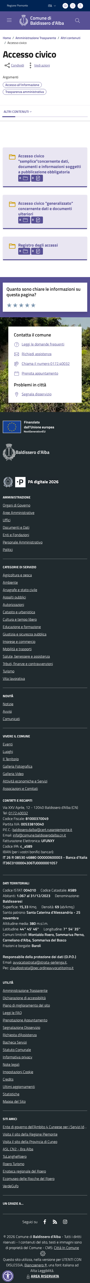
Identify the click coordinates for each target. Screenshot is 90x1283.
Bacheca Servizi (15, 1042)
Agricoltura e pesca (17, 575)
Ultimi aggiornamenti (19, 1086)
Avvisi (7, 711)
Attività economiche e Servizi (25, 781)
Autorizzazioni (13, 604)
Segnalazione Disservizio (21, 1027)
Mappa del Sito (14, 1101)
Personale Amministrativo (22, 542)
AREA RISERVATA (45, 1276)
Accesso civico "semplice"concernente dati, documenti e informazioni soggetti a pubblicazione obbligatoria (49, 164)
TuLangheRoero (15, 1156)
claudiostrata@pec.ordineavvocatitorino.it (42, 968)
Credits (8, 1079)
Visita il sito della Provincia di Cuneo (30, 1141)
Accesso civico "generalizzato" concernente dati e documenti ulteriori (45, 208)
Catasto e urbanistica (19, 612)
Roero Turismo (13, 1164)
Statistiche (11, 1094)
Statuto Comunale (17, 1049)
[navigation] (9, 20)
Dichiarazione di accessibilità (24, 998)
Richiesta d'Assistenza (20, 1035)
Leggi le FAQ (12, 1012)
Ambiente (10, 582)
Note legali (11, 1064)
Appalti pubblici (14, 597)
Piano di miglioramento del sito (26, 1005)
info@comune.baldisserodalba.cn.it (39, 835)
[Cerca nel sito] (77, 20)
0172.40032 (18, 813)
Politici (8, 549)
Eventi (8, 744)
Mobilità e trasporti (17, 649)
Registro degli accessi (38, 245)
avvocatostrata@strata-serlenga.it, (40, 962)
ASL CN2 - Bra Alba (18, 1149)
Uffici (6, 520)
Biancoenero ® (35, 1265)
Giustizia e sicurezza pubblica (24, 634)
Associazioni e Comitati (20, 788)
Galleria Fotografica (17, 766)
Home (7, 37)
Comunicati (11, 718)
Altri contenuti (70, 37)
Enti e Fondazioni (16, 535)
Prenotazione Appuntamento (25, 1020)
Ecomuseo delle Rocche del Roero (28, 1178)
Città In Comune (66, 1247)
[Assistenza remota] (43, 1253)
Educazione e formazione (22, 626)
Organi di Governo (16, 505)
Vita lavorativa (14, 678)
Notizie (8, 704)
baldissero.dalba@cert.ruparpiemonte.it (42, 829)
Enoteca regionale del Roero (24, 1171)
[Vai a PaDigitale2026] (31, 481)
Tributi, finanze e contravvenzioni (28, 663)
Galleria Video (13, 773)
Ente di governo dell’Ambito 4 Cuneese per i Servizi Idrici (45, 1127)
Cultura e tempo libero (20, 619)
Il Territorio (11, 759)
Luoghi (8, 751)
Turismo (8, 671)
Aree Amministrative (18, 512)
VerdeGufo (10, 1186)
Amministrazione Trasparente (35, 37)
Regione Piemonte (17, 5)
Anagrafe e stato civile (20, 590)
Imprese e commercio (19, 641)
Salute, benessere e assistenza (26, 656)
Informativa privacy (17, 1057)
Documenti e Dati (16, 527)
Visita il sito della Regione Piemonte (30, 1134)
